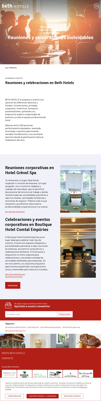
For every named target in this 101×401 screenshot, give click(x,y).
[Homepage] (15, 6)
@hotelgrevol (33, 327)
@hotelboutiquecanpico (50, 327)
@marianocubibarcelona (15, 327)
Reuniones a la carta (14, 276)
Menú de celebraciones (15, 274)
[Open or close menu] (96, 6)
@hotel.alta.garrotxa (71, 327)
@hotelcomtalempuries (15, 330)
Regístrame (64, 314)
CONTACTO (7, 358)
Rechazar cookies (72, 396)
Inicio (7, 67)
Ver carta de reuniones (15, 211)
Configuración (14, 396)
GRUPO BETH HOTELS (13, 353)
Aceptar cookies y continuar (42, 396)
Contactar (12, 285)
